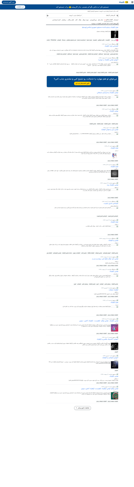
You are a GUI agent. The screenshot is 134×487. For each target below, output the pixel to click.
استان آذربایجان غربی (108, 11)
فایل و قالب (70, 20)
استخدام (116, 20)
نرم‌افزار (64, 20)
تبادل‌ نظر (100, 20)
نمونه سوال (85, 20)
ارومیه (101, 11)
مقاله (80, 20)
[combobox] (99, 15)
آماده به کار (116, 11)
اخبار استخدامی (56, 20)
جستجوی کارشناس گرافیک (92, 11)
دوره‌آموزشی (93, 20)
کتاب (76, 20)
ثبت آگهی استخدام (8, 2)
